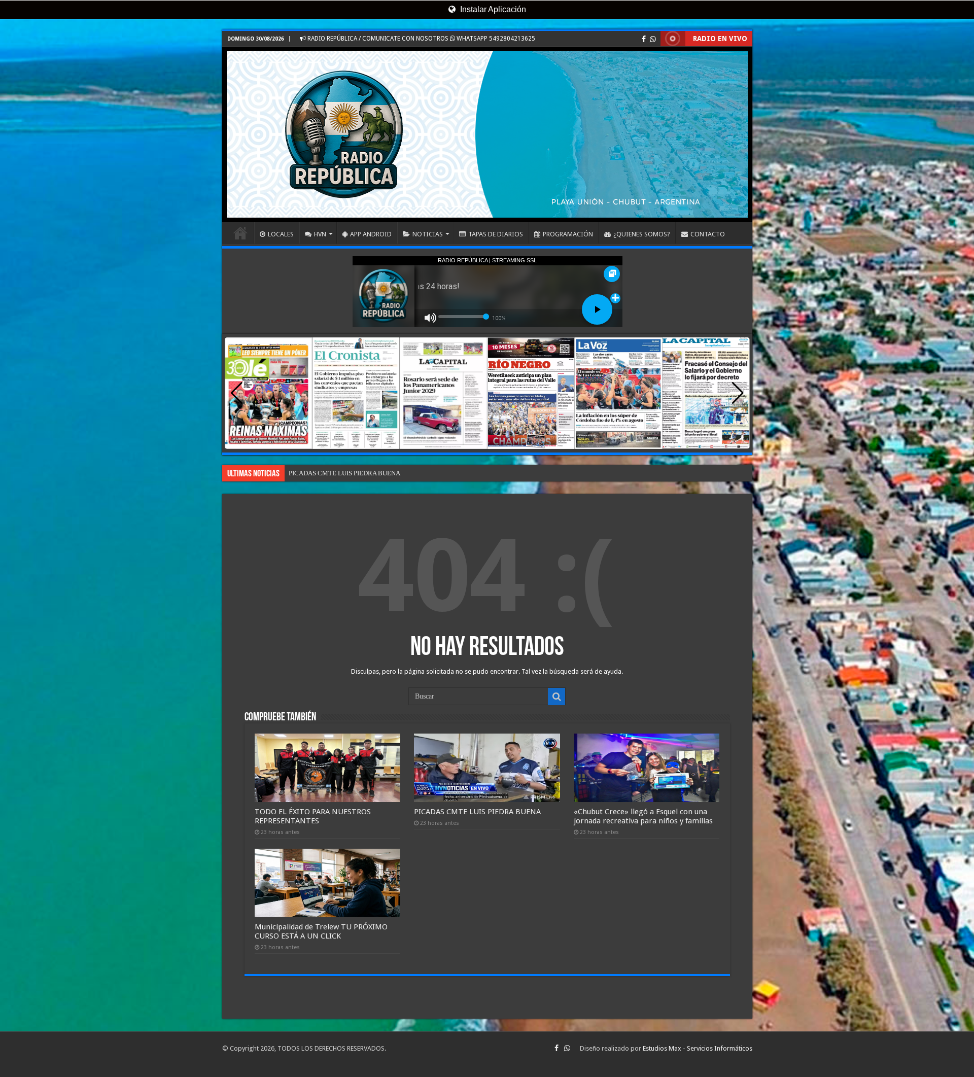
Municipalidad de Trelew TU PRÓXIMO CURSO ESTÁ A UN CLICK (321, 931)
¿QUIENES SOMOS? (641, 234)
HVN (320, 234)
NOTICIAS (427, 234)
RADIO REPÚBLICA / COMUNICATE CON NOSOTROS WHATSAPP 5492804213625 (420, 38)
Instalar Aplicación (492, 9)
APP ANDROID (371, 234)
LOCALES (281, 234)
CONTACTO (707, 234)
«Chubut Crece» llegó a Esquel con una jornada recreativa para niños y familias (398, 473)
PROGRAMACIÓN (568, 234)
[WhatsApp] (653, 39)
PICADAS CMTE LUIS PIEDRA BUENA (477, 811)
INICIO (240, 233)
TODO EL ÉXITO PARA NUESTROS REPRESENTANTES (313, 816)
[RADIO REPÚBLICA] (487, 134)
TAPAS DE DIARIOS (495, 234)
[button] (738, 393)
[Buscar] (556, 696)
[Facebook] (644, 39)
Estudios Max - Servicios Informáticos (697, 1048)
